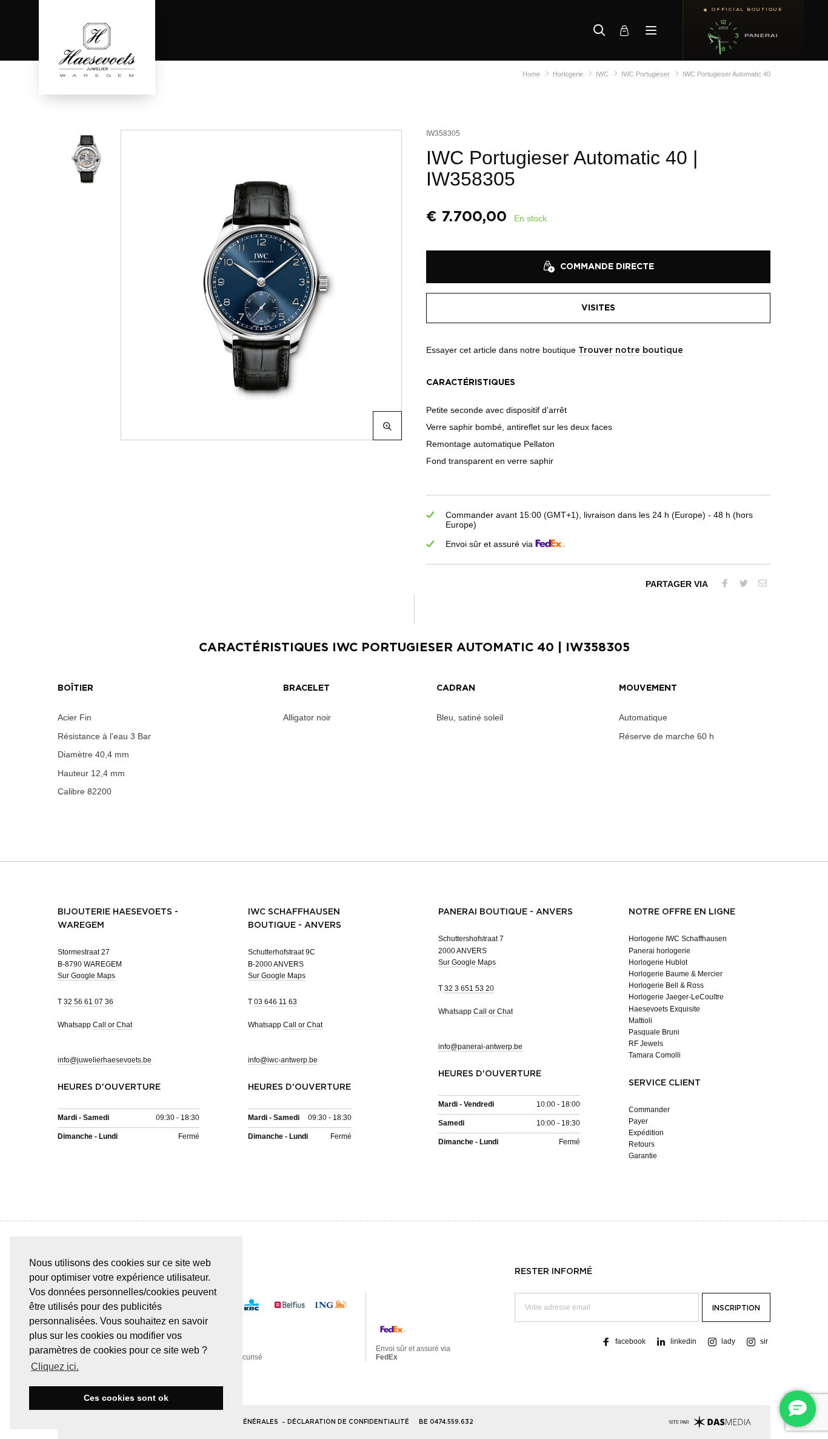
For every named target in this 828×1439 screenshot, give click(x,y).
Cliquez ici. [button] (55, 1366)
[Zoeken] (599, 30)
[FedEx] (550, 544)
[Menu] (651, 30)
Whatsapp (95, 1025)
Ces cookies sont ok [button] (126, 1398)
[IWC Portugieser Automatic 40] (259, 285)
